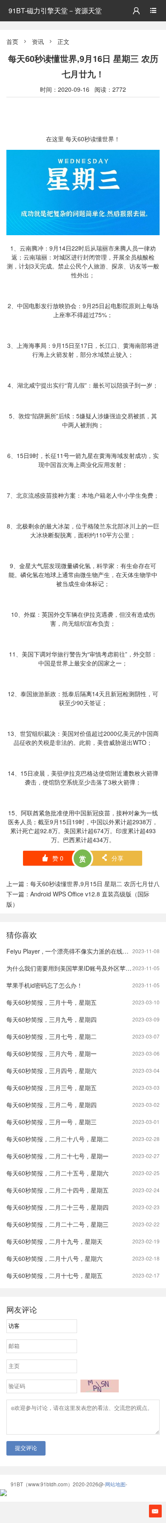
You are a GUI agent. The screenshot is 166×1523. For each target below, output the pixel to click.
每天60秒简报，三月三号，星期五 (51, 1087)
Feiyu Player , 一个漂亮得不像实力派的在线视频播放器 (79, 951)
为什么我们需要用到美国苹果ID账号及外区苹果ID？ (74, 968)
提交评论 (26, 1448)
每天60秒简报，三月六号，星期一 (51, 1053)
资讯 (38, 41)
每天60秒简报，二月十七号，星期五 (54, 1275)
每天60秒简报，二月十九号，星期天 (54, 1241)
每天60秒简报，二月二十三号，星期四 (57, 1207)
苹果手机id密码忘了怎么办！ (44, 985)
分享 (112, 858)
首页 (12, 41)
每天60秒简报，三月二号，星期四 (51, 1104)
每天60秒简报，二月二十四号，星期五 (57, 1190)
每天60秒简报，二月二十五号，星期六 (57, 1173)
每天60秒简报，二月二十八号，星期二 (57, 1139)
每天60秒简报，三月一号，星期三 (51, 1121)
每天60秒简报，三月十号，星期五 (51, 1002)
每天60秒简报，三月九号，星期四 (51, 1019)
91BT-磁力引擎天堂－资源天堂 (55, 10)
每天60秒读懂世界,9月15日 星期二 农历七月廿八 (95, 883)
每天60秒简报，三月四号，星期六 (51, 1070)
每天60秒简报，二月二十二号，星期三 (57, 1224)
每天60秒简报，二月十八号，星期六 (54, 1258)
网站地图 (115, 1484)
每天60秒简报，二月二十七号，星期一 (57, 1156)
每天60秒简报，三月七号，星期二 (51, 1036)
